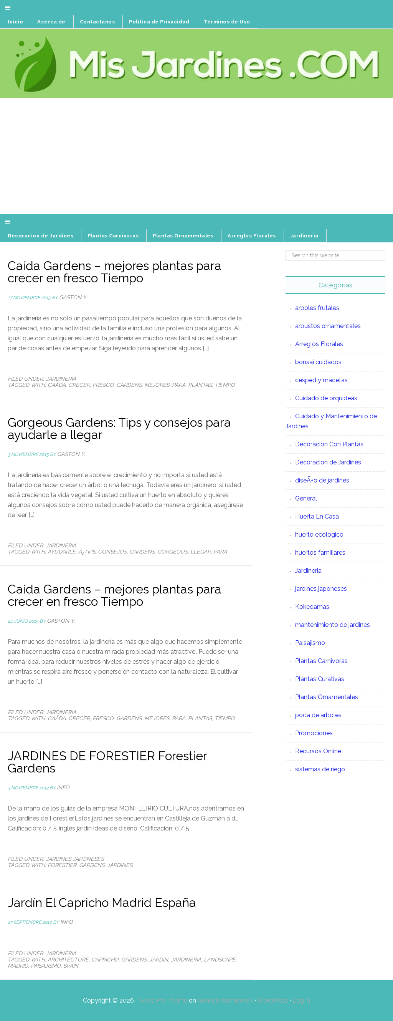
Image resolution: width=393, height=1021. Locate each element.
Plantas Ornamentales (326, 697)
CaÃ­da (57, 385)
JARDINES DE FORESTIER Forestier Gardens (107, 762)
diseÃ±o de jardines (322, 480)
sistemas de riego (320, 769)
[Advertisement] (196, 156)
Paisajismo (46, 966)
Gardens (129, 385)
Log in (301, 1000)
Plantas (200, 385)
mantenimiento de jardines (332, 624)
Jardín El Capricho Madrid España (102, 902)
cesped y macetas (321, 380)
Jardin (158, 959)
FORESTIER (62, 865)
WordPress (272, 1000)
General (306, 498)
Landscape (220, 959)
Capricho (105, 959)
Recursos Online (318, 751)
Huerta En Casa (317, 516)
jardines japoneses (75, 859)
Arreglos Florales (319, 344)
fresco (103, 385)
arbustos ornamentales (328, 326)
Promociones (314, 733)
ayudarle (62, 552)
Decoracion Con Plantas (329, 444)
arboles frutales (317, 308)
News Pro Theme (162, 1000)
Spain (70, 966)
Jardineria (61, 379)
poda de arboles (318, 715)
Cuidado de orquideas (326, 398)
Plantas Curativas (319, 679)
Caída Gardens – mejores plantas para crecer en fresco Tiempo (114, 272)
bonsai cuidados (318, 362)
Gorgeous (172, 552)
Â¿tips (86, 552)
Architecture (68, 959)
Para (178, 385)
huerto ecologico (319, 534)
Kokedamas (312, 606)
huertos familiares (320, 552)
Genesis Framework (225, 1000)
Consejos (112, 552)
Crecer (79, 385)
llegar (200, 552)
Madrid (18, 966)
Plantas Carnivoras (321, 661)
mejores (156, 385)
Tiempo (225, 385)
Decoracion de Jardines (328, 462)
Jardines (119, 865)
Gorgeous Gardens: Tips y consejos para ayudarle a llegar (119, 428)
